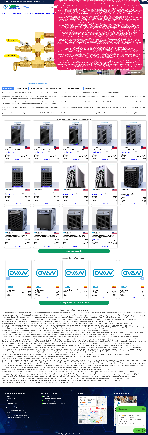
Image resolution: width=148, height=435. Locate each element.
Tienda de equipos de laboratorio (15, 13)
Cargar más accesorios (74, 251)
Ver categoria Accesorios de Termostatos (74, 303)
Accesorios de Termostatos (47, 13)
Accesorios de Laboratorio (32, 13)
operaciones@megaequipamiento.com (54, 403)
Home (3, 13)
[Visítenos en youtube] (7, 2)
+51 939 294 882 (40, 1)
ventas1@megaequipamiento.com (52, 401)
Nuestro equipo (11, 398)
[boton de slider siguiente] (141, 278)
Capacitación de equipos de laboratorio (18, 417)
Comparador (135, 1)
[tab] (8, 88)
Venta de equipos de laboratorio (16, 410)
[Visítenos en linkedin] (4, 2)
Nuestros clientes (12, 403)
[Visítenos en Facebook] (1, 2)
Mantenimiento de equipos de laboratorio (18, 415)
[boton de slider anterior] (7, 278)
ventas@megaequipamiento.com (22, 1)
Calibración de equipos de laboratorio (17, 413)
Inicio (8, 396)
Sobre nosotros (11, 401)
